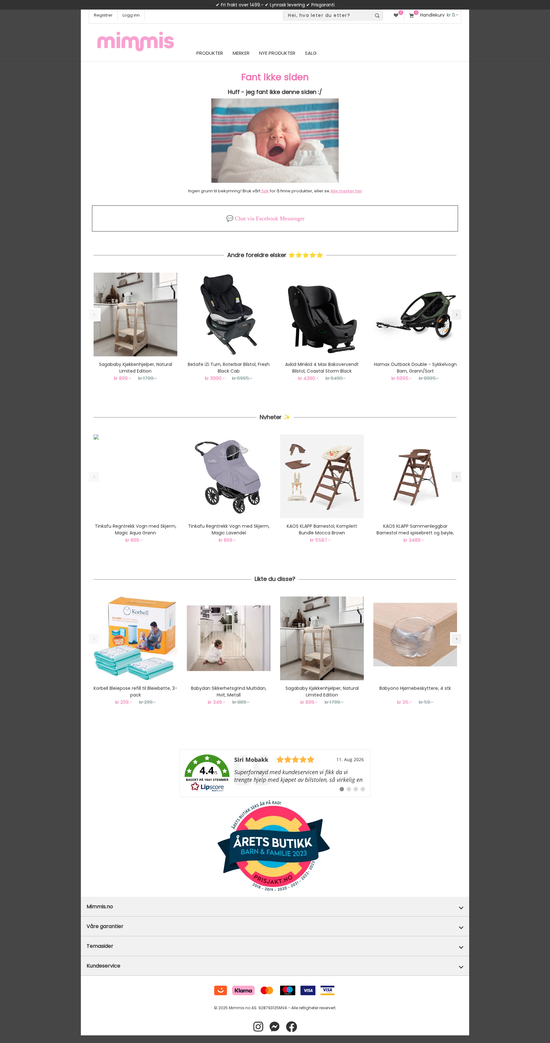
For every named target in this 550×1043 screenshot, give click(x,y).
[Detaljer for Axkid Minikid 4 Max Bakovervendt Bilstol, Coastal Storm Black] (322, 314)
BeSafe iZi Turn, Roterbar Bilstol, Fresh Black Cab (229, 367)
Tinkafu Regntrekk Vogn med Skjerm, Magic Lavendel (229, 529)
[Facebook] (291, 1026)
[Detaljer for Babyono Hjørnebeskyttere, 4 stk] (415, 638)
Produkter (209, 53)
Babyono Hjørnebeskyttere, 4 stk (415, 688)
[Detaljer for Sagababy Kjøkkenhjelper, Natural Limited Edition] (135, 314)
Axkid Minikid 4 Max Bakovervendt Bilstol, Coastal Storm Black (322, 367)
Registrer (103, 15)
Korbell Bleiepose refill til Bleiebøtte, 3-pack (135, 691)
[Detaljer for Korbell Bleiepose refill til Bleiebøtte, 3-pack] (135, 638)
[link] (275, 773)
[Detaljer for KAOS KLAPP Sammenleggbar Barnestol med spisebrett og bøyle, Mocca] (415, 476)
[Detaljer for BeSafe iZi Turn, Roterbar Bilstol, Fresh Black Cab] (229, 314)
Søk (265, 191)
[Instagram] (258, 1026)
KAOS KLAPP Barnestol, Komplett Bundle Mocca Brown (322, 529)
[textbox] (327, 15)
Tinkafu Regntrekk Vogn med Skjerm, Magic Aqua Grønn (135, 529)
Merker (241, 53)
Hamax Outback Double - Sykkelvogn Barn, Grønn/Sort (415, 367)
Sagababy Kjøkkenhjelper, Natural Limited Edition (135, 367)
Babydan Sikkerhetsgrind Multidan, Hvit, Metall (228, 691)
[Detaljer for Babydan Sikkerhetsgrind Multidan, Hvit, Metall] (229, 638)
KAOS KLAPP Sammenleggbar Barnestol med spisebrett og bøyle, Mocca (415, 529)
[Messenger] (274, 1026)
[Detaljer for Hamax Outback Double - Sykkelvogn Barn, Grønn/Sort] (415, 314)
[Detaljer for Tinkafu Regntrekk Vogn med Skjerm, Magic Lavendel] (229, 476)
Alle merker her (346, 191)
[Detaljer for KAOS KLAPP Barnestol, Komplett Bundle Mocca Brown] (322, 476)
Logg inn (131, 15)
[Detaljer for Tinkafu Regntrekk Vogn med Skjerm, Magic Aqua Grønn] (135, 476)
